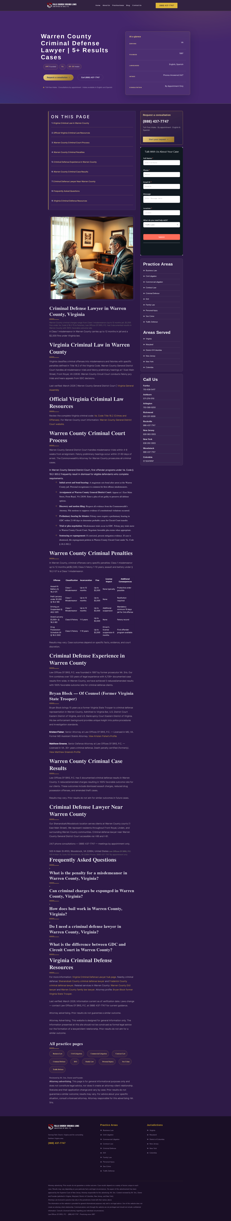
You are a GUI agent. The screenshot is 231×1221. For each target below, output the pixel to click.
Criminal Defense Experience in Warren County (75, 162)
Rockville (147, 421)
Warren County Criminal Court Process (72, 142)
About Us (106, 5)
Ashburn (147, 395)
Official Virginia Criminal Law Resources (72, 133)
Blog (128, 5)
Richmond (148, 412)
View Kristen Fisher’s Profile (103, 736)
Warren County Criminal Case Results (71, 171)
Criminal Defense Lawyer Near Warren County (74, 181)
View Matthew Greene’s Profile (64, 752)
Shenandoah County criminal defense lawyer (81, 981)
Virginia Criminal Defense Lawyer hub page (94, 977)
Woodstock (148, 448)
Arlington (147, 404)
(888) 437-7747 (156, 121)
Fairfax (146, 386)
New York (147, 439)
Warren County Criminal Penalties (69, 152)
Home (98, 5)
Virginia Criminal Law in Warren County (71, 123)
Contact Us (136, 5)
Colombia (147, 457)
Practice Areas (118, 5)
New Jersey (148, 430)
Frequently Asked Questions (67, 191)
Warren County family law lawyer (78, 989)
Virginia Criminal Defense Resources (70, 201)
